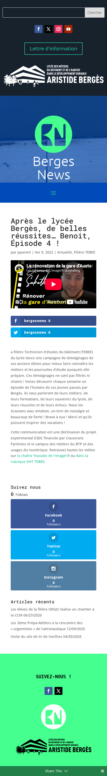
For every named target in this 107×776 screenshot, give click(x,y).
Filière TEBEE (84, 252)
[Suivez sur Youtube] (68, 29)
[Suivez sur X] (49, 29)
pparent (24, 252)
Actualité (64, 252)
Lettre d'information (53, 48)
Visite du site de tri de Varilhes (36, 636)
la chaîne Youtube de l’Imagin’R (43, 455)
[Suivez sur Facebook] (39, 29)
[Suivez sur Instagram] (58, 29)
